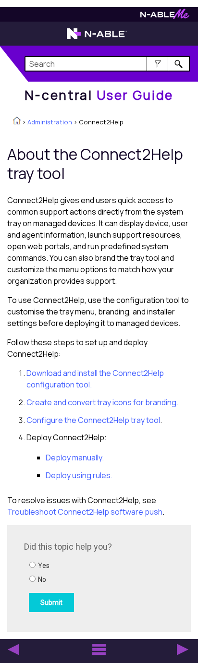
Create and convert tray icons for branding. (102, 402)
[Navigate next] (182, 649)
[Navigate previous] (13, 649)
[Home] (17, 121)
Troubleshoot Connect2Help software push (84, 511)
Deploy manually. (75, 457)
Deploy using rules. (79, 475)
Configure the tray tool (93, 420)
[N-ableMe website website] (164, 16)
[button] (157, 64)
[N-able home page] (97, 38)
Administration (49, 122)
